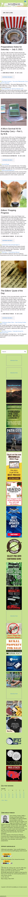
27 (9, 797)
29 (16, 797)
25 (1, 797)
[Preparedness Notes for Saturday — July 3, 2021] (14, 30)
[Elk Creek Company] (14, 550)
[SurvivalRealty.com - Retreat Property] (14, 647)
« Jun (2, 800)
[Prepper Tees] (14, 724)
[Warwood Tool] (14, 708)
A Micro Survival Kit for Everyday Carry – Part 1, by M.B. (12, 131)
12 (5, 794)
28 (12, 797)
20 (9, 795)
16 (20, 794)
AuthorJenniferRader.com (7, 170)
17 (23, 794)
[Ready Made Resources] (14, 574)
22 (16, 795)
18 (1, 795)
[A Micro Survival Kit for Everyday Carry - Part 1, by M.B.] (14, 112)
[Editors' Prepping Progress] (14, 193)
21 (12, 795)
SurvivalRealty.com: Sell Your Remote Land (11, 88)
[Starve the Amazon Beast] (14, 631)
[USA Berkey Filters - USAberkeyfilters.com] (14, 680)
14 (12, 794)
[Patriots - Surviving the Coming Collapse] (14, 439)
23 (20, 795)
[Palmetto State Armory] (14, 521)
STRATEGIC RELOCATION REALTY (10, 244)
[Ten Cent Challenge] (14, 757)
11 (1, 794)
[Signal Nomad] (14, 391)
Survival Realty (4, 164)
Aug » (6, 800)
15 (16, 794)
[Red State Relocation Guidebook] (14, 773)
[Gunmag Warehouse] (14, 598)
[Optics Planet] (14, 741)
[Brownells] (14, 466)
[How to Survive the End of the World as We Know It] (14, 415)
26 (5, 797)
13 (9, 794)
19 (5, 795)
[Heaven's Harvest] (14, 493)
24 (23, 795)
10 (23, 793)
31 (23, 797)
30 (20, 797)
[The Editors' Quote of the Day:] (14, 274)
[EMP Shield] (14, 663)
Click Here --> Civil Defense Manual (9, 252)
